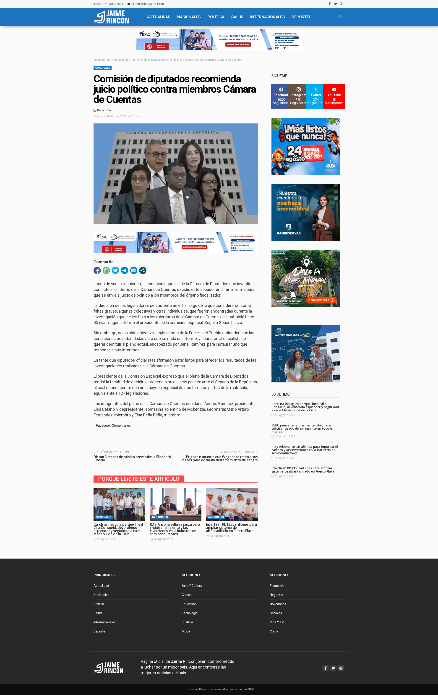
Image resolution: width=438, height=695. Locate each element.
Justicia (187, 622)
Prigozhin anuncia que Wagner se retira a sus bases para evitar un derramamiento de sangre (220, 458)
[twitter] (336, 4)
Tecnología (190, 613)
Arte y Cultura (192, 586)
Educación (189, 604)
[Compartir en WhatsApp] (106, 270)
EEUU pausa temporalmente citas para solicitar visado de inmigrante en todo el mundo (302, 428)
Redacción (104, 110)
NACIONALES (189, 17)
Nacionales (102, 67)
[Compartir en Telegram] (124, 270)
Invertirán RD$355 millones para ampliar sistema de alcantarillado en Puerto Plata (231, 527)
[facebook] (330, 4)
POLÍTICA (216, 17)
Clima (274, 631)
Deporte (99, 631)
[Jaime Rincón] (116, 17)
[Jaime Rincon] (113, 667)
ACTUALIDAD (158, 17)
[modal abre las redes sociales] (142, 270)
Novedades (278, 604)
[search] (340, 17)
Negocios (276, 595)
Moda (186, 631)
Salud (98, 613)
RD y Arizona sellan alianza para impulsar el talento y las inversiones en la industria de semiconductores (175, 529)
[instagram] (341, 4)
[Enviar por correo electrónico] (133, 270)
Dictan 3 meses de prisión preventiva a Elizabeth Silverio (132, 458)
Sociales (276, 613)
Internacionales (267, 17)
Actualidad (101, 586)
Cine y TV (277, 622)
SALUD (237, 17)
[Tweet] (115, 270)
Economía (277, 586)
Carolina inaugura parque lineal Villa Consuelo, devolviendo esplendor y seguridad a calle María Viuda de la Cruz (118, 529)
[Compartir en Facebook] (97, 270)
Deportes (302, 17)
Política (99, 604)
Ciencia (187, 595)
